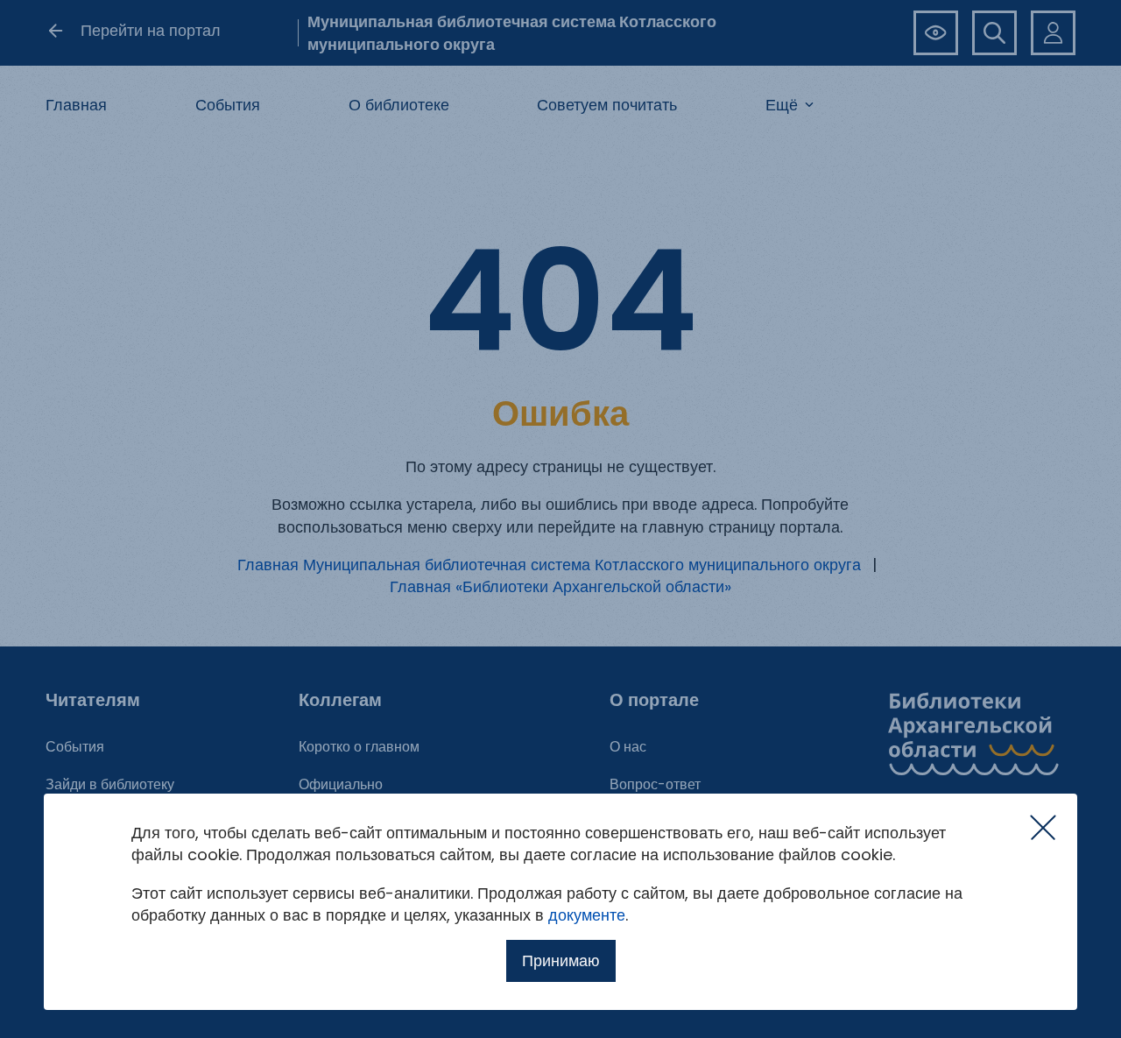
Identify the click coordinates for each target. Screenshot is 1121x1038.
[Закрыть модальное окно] (1043, 828)
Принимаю (561, 960)
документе (586, 915)
